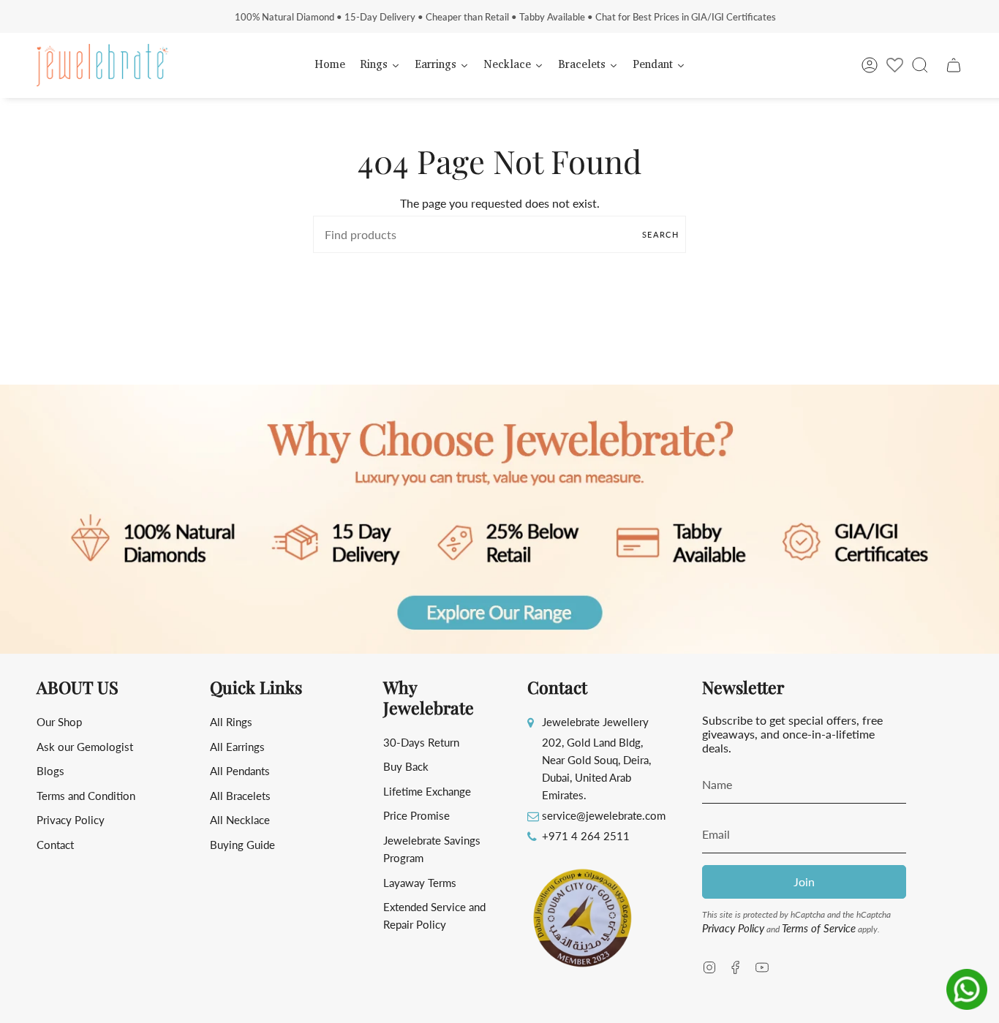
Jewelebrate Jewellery (595, 721)
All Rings (231, 721)
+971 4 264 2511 (586, 835)
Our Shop (59, 721)
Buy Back (406, 766)
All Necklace (240, 819)
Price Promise (416, 815)
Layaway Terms (419, 882)
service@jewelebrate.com (604, 815)
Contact (55, 844)
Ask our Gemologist (85, 746)
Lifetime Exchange (427, 791)
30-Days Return (421, 742)
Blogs (50, 770)
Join (804, 881)
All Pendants (240, 770)
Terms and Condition (86, 795)
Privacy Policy (71, 819)
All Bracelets (240, 795)
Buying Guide (242, 844)
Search (660, 234)
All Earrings (237, 746)
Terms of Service (819, 928)
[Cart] (953, 65)
